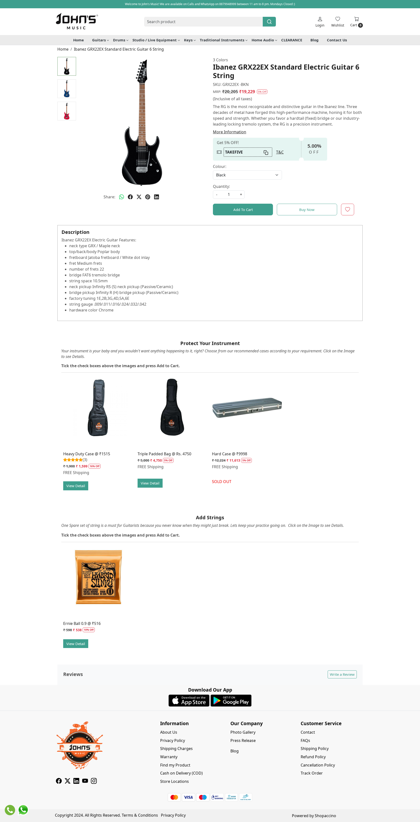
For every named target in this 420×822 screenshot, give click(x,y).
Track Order (312, 773)
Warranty (168, 756)
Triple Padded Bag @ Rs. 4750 (164, 454)
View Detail (75, 485)
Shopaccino (325, 815)
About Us (168, 732)
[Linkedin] (76, 781)
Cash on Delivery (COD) (181, 773)
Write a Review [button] (342, 674)
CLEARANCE (291, 39)
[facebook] (130, 196)
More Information (229, 132)
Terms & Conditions (140, 815)
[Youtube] (85, 781)
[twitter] (139, 196)
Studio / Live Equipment (154, 39)
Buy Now (307, 209)
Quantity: (221, 186)
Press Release (243, 740)
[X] (67, 781)
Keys (188, 39)
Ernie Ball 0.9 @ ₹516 (82, 623)
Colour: (219, 166)
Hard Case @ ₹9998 (229, 454)
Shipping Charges (176, 748)
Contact (308, 732)
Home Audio (263, 39)
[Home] (77, 22)
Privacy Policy (172, 740)
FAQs (305, 740)
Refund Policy (313, 756)
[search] (269, 22)
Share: (109, 197)
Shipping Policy (315, 748)
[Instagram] (94, 781)
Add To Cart (243, 209)
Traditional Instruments (222, 39)
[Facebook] (59, 781)
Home (78, 39)
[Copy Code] (266, 152)
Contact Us (337, 39)
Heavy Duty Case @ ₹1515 (86, 454)
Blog (314, 39)
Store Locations (174, 781)
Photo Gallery (242, 732)
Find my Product (175, 765)
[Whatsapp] (121, 196)
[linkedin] (156, 196)
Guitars (99, 39)
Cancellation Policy (318, 765)
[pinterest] (147, 196)
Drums (119, 39)
